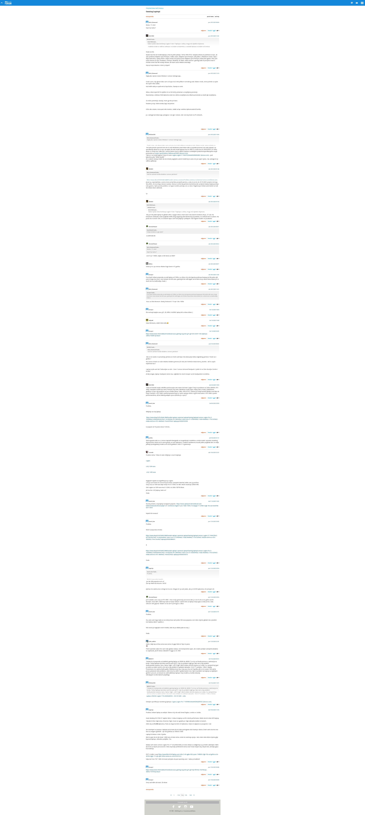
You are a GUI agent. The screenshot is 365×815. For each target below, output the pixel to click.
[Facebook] (173, 806)
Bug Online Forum (8, 2)
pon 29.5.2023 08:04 (213, 22)
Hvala (210, 30)
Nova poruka (150, 16)
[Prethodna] (171, 795)
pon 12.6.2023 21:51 (213, 611)
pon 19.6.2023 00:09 (213, 780)
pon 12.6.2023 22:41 (213, 641)
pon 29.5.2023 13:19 (213, 73)
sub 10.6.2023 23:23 (213, 452)
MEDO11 (151, 659)
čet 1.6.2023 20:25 (214, 331)
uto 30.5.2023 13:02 (214, 274)
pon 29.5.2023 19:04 (213, 134)
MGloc (150, 264)
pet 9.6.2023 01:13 (214, 438)
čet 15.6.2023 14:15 (214, 683)
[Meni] (362, 3)
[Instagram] (185, 806)
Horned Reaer (153, 226)
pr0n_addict (152, 641)
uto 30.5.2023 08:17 (214, 264)
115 (186, 795)
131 (191, 795)
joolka (151, 438)
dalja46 (151, 320)
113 (178, 795)
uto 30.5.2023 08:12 (214, 244)
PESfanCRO (152, 134)
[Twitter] (179, 806)
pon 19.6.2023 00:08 (213, 767)
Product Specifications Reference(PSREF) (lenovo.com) (171, 153)
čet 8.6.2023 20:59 (214, 403)
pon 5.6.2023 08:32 (214, 344)
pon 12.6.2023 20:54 (213, 568)
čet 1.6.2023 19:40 (214, 320)
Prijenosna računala (154, 8)
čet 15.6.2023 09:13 (214, 659)
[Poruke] (356, 3)
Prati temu (210, 16)
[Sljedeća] (194, 795)
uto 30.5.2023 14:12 (214, 289)
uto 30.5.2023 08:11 (214, 226)
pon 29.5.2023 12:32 (213, 36)
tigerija (151, 568)
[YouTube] (191, 806)
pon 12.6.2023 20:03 (213, 521)
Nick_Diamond (153, 22)
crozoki (151, 452)
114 (182, 795)
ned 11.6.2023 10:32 (213, 501)
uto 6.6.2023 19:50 (214, 385)
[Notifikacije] (351, 3)
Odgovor (203, 30)
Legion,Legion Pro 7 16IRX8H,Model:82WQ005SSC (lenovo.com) (191, 702)
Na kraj (217, 16)
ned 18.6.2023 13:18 (213, 710)
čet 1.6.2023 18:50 (214, 309)
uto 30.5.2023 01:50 (214, 201)
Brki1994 (151, 36)
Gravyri (151, 274)
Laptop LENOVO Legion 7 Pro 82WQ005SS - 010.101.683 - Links (166, 696)
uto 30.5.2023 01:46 (214, 169)
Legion (148, 461)
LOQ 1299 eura (150, 466)
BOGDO (151, 169)
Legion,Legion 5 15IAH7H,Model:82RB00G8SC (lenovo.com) (190, 155)
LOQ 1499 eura (151, 472)
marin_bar (152, 403)
